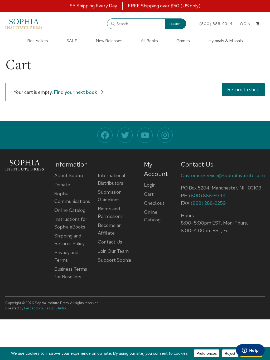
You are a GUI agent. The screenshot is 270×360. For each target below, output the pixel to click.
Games (183, 40)
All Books (149, 40)
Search (176, 24)
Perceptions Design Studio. (45, 308)
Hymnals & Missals (225, 40)
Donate (62, 185)
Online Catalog (69, 210)
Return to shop (243, 89)
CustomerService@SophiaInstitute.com (223, 175)
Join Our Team (113, 251)
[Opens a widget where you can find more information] (250, 350)
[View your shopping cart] (257, 24)
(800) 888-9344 (216, 23)
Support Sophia (114, 260)
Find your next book (76, 92)
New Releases (109, 40)
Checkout (154, 203)
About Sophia (68, 175)
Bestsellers (37, 40)
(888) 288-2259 (208, 203)
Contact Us (110, 242)
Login (150, 185)
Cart (149, 194)
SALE (71, 40)
